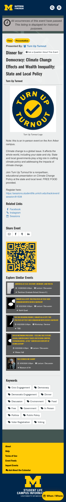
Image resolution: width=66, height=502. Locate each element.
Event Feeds (11, 460)
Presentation (22, 40)
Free (10, 40)
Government (29, 408)
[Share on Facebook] (15, 234)
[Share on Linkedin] (28, 234)
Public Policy (33, 415)
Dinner (47, 394)
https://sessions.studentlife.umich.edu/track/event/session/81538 (33, 194)
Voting (40, 422)
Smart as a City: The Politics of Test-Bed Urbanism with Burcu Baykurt (33, 300)
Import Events (11, 465)
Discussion (17, 401)
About (8, 446)
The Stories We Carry (26, 359)
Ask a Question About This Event (43, 52)
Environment (37, 401)
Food (54, 401)
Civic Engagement (20, 387)
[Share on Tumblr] (22, 234)
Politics (15, 415)
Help (7, 451)
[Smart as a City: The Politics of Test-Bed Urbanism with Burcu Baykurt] (12, 303)
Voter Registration (20, 422)
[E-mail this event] (9, 234)
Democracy (43, 387)
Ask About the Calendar (20, 470)
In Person (49, 408)
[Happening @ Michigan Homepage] (8, 13)
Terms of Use (11, 455)
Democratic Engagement (24, 394)
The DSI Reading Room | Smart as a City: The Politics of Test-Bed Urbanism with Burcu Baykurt (36, 318)
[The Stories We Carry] (11, 363)
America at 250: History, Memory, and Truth (34, 284)
